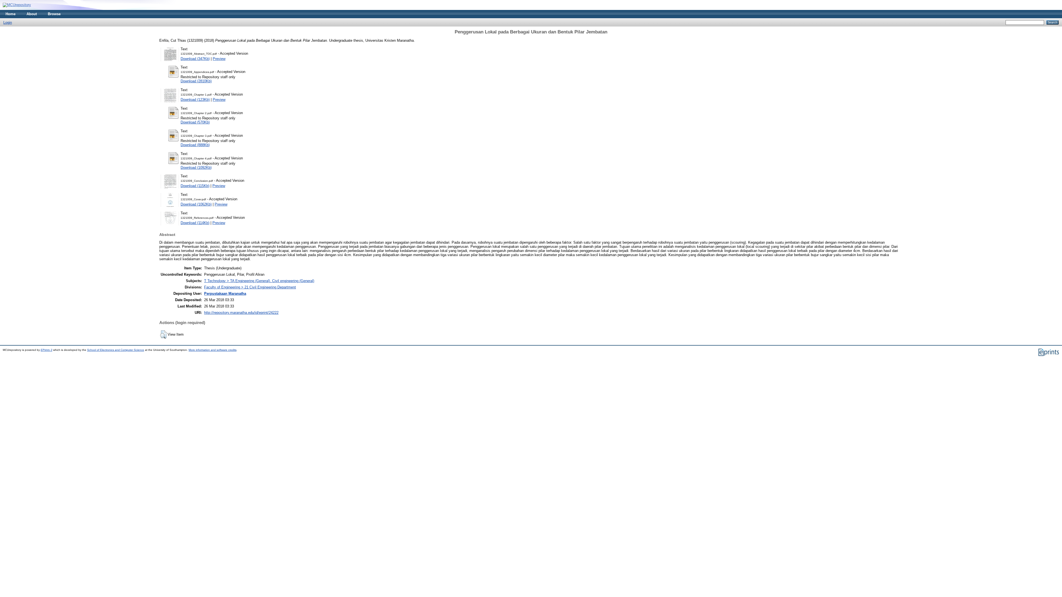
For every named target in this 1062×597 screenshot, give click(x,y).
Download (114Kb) (195, 223)
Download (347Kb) (195, 59)
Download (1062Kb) (196, 204)
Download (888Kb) (195, 145)
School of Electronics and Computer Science (115, 349)
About (32, 14)
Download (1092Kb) (196, 167)
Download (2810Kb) (196, 81)
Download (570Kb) (195, 122)
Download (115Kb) (195, 186)
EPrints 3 (46, 349)
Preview (219, 59)
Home (10, 14)
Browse (54, 14)
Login (7, 22)
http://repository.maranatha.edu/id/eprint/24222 (241, 313)
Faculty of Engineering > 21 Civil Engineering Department (250, 287)
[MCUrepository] (17, 5)
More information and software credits (212, 349)
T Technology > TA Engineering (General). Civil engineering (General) (259, 281)
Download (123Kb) (195, 100)
